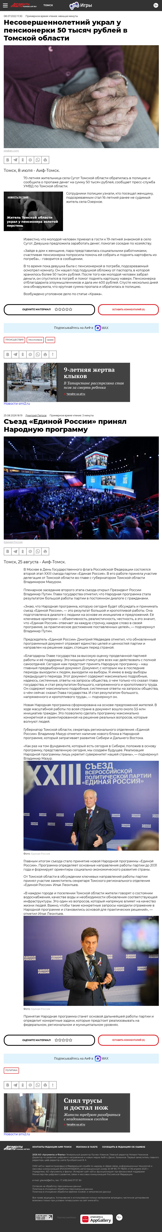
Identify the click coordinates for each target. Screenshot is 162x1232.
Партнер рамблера (66, 1217)
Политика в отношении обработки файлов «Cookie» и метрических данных (71, 1192)
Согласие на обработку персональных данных (56, 1186)
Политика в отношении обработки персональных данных (62, 1189)
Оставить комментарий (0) (128, 309)
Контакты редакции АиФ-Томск (52, 1147)
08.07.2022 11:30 (13, 16)
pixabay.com (11, 150)
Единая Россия (13, 542)
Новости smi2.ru (17, 403)
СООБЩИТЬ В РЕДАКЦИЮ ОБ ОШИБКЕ (123, 1147)
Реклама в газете (87, 1147)
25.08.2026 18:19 (13, 415)
